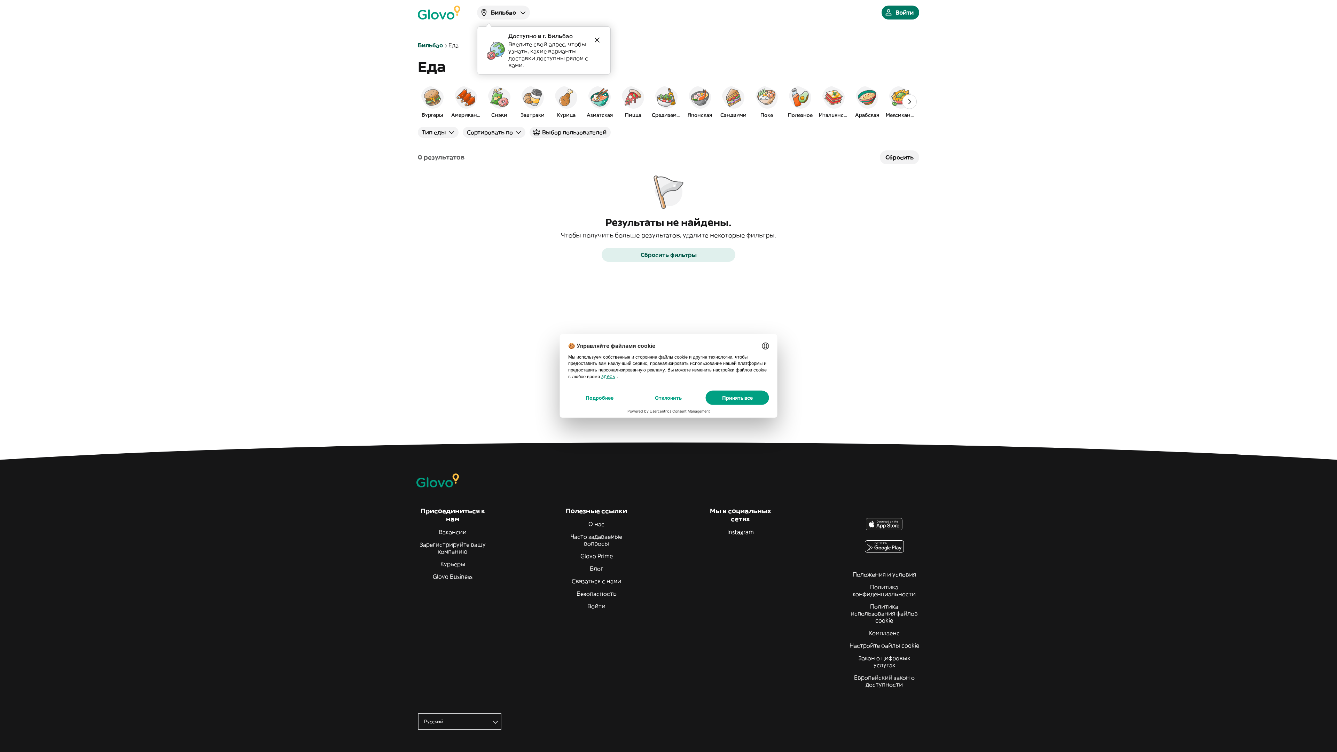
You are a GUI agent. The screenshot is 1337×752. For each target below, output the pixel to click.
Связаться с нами (596, 581)
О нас (596, 523)
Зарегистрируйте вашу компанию (453, 548)
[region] (668, 101)
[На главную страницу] (439, 12)
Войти (596, 606)
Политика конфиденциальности (884, 590)
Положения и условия (884, 574)
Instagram (740, 531)
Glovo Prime (596, 556)
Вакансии (453, 531)
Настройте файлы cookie (884, 645)
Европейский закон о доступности (884, 681)
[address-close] (597, 40)
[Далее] (909, 102)
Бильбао (430, 45)
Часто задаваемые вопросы (596, 540)
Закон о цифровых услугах (884, 661)
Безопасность (597, 593)
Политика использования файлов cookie (884, 613)
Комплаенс (884, 632)
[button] (432, 101)
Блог (596, 568)
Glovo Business (452, 576)
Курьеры (452, 564)
